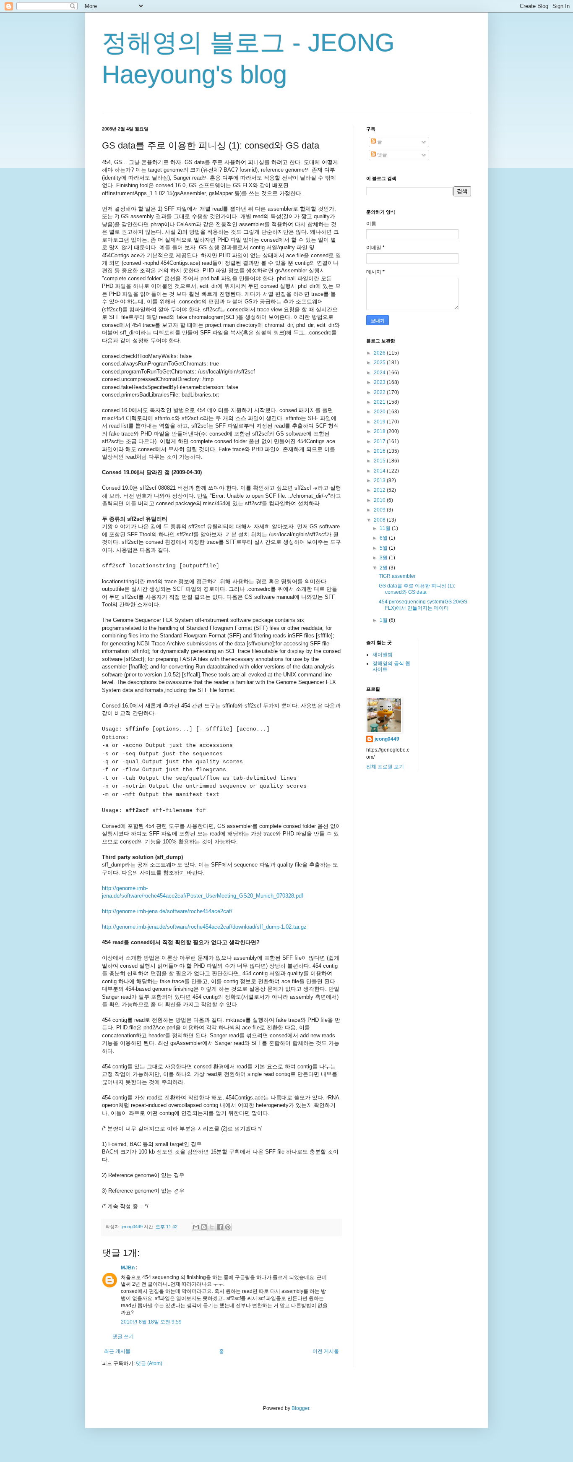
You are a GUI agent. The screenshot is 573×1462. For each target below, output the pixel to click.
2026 (380, 353)
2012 (380, 490)
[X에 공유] (212, 1227)
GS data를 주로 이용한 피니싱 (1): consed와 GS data (417, 589)
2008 (380, 520)
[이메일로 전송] (196, 1227)
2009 (380, 510)
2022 (380, 392)
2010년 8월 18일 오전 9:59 (151, 1322)
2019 (380, 422)
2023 (380, 382)
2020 (380, 412)
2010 (380, 500)
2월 (384, 568)
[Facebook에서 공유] (220, 1227)
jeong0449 (387, 739)
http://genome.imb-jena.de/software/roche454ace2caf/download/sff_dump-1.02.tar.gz (204, 927)
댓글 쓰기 (123, 1336)
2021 (380, 402)
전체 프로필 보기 (385, 767)
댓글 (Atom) (149, 1363)
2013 (380, 480)
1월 (384, 620)
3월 (384, 558)
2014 (380, 471)
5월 (384, 548)
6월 (384, 538)
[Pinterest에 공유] (228, 1227)
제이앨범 (382, 655)
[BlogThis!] (204, 1227)
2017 (380, 441)
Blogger (300, 1408)
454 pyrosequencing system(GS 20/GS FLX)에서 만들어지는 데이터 (423, 605)
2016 (380, 451)
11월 (386, 528)
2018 (380, 431)
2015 (380, 461)
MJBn (128, 1268)
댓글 (381, 155)
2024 (380, 373)
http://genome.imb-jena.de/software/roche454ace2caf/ (167, 911)
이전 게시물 (326, 1351)
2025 (380, 363)
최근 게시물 (117, 1351)
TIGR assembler (397, 576)
